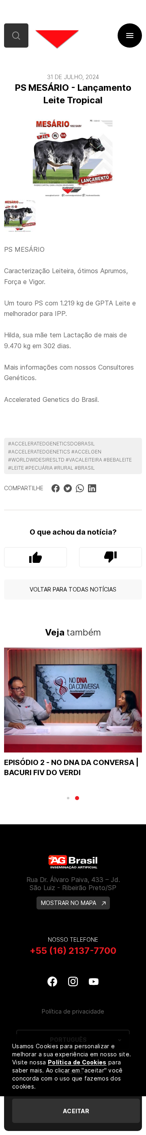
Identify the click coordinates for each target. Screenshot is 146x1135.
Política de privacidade (73, 1011)
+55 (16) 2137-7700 (73, 950)
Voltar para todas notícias (73, 589)
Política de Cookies (77, 1062)
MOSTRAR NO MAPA (69, 902)
